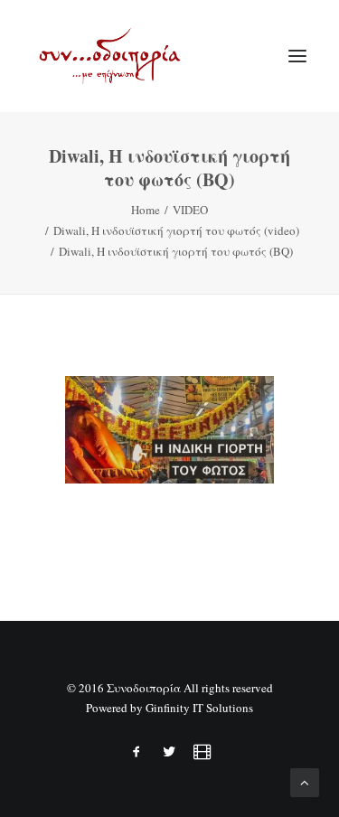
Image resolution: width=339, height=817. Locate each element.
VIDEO (190, 210)
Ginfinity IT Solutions (199, 708)
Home (145, 210)
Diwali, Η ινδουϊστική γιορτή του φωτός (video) (176, 230)
